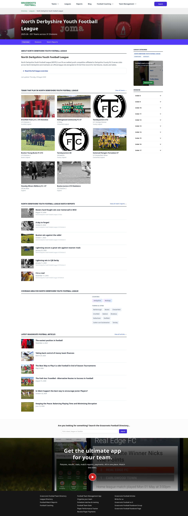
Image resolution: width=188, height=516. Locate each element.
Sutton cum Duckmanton (101, 322)
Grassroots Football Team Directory (53, 496)
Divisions (38, 42)
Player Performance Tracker (87, 508)
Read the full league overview (36, 71)
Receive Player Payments (86, 512)
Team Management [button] (126, 4)
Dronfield (96, 314)
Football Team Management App (89, 496)
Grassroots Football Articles (125, 496)
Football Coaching (46, 505)
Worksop (108, 300)
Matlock (105, 314)
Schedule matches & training (88, 502)
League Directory (46, 499)
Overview (25, 42)
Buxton (107, 310)
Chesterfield (116, 310)
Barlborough (97, 310)
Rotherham (97, 318)
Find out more (148, 82)
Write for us (119, 499)
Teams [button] (54, 4)
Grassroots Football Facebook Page (128, 508)
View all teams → (121, 90)
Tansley (115, 322)
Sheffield (107, 318)
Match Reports (52, 42)
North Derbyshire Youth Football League (147, 53)
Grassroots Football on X (124, 502)
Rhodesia (114, 314)
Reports (79, 4)
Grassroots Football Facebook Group (128, 505)
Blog (89, 4)
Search (160, 4)
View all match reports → (118, 204)
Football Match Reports (48, 502)
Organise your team (84, 499)
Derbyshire (97, 300)
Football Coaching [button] (104, 4)
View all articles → (121, 334)
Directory (24, 11)
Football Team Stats (84, 505)
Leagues (67, 4)
